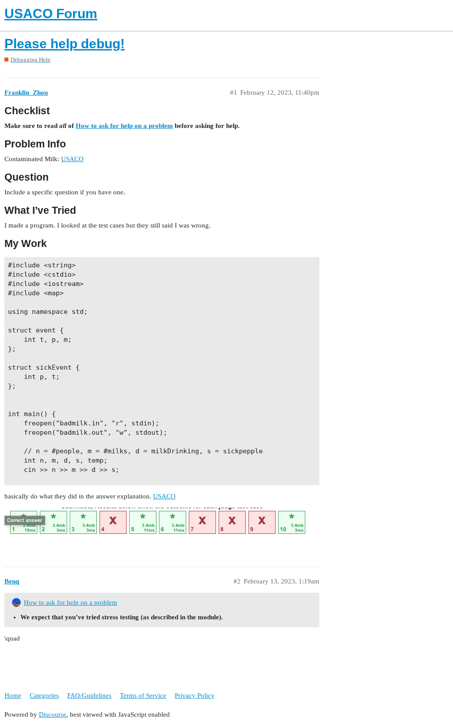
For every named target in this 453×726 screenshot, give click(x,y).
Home (12, 695)
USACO (72, 158)
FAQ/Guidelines (89, 695)
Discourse (52, 714)
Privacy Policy (195, 695)
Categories (44, 695)
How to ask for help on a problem (124, 125)
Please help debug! (64, 43)
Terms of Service (143, 695)
